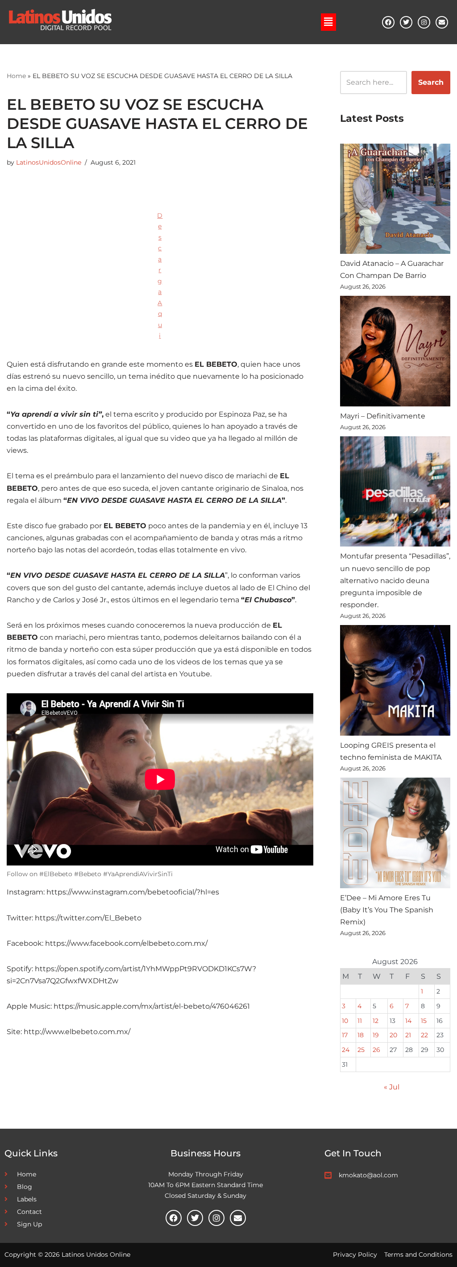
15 (424, 1021)
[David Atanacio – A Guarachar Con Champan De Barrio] (395, 200)
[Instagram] (424, 22)
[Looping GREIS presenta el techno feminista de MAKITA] (395, 682)
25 (361, 1050)
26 (376, 1050)
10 (345, 1021)
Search (431, 82)
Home (16, 76)
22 (424, 1035)
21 (408, 1035)
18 (360, 1035)
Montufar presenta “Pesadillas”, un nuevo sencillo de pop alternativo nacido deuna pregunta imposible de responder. (395, 580)
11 (359, 1021)
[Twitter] (406, 22)
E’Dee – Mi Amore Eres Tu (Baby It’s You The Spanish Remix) (386, 910)
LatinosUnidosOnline (48, 162)
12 (375, 1021)
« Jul (391, 1087)
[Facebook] (388, 22)
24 (345, 1050)
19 (376, 1035)
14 (408, 1021)
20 (393, 1035)
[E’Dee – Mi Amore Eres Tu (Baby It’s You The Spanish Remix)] (395, 834)
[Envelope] (442, 22)
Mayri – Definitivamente (382, 416)
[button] (328, 21)
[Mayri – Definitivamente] (395, 353)
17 (345, 1035)
